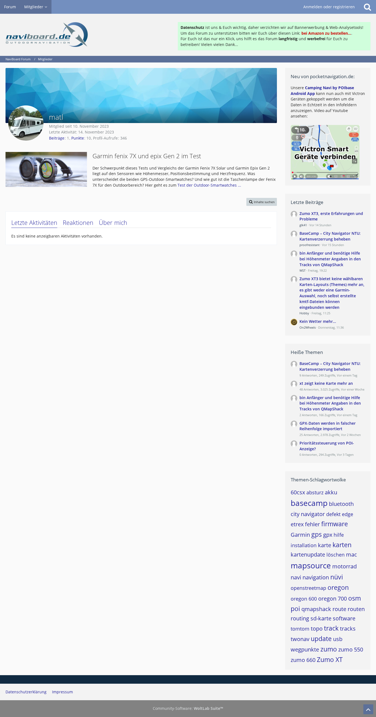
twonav (300, 639)
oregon (338, 587)
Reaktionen (78, 222)
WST (302, 270)
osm (354, 598)
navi (296, 577)
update (321, 638)
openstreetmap (308, 588)
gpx (327, 534)
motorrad (344, 566)
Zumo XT (330, 659)
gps (316, 534)
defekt (333, 514)
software (344, 618)
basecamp (309, 503)
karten (342, 544)
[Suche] (367, 7)
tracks (348, 628)
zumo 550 (350, 649)
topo (317, 628)
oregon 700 (332, 598)
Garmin (300, 534)
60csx (298, 492)
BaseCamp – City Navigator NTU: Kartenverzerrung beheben (330, 236)
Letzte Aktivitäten (34, 222)
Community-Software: (188, 708)
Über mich (113, 222)
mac (351, 554)
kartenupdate (308, 554)
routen (356, 609)
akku (331, 492)
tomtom (300, 628)
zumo (328, 649)
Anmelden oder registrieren (329, 6)
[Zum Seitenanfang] (368, 709)
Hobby (304, 313)
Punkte (77, 138)
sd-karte (320, 618)
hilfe (339, 534)
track (331, 628)
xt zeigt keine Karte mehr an (326, 383)
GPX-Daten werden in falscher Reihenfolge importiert (327, 426)
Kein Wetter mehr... (317, 321)
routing (300, 618)
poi (295, 608)
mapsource (311, 565)
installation (304, 545)
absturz (314, 492)
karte (324, 545)
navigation (316, 577)
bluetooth (341, 504)
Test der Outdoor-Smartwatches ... (209, 185)
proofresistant (309, 245)
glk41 (303, 225)
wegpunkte (305, 649)
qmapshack (316, 609)
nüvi (336, 576)
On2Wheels (307, 327)
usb (337, 639)
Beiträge (56, 138)
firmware (334, 523)
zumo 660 (303, 660)
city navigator (308, 514)
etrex (297, 524)
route (339, 609)
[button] (261, 202)
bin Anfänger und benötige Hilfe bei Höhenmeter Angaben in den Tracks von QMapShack (330, 258)
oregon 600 (304, 598)
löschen (335, 554)
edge (347, 514)
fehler (312, 524)
